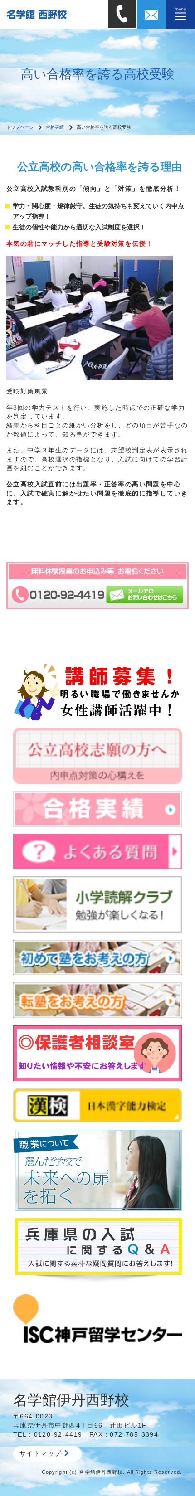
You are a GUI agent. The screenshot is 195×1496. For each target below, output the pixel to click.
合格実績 (55, 127)
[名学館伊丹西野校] (54, 14)
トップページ (20, 127)
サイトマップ (40, 1453)
